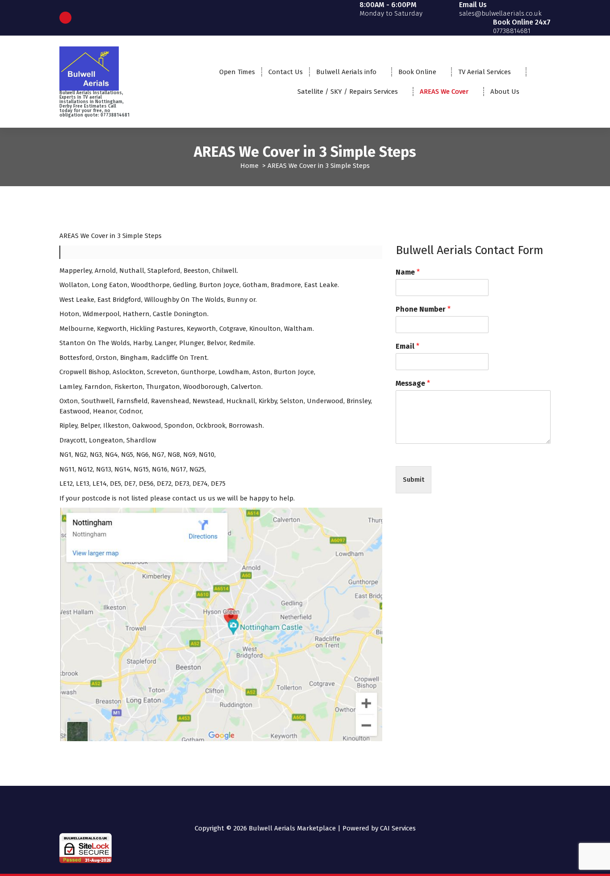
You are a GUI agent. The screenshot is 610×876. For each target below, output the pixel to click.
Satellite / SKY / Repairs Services (347, 92)
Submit (413, 480)
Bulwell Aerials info (346, 72)
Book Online (417, 72)
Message (413, 383)
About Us (504, 92)
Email (407, 346)
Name (408, 272)
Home (249, 166)
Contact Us (285, 72)
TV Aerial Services (484, 72)
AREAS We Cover (444, 92)
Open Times (237, 72)
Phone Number (423, 309)
